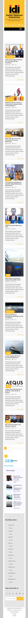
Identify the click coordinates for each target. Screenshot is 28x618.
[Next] (11, 451)
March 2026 (11, 555)
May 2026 (10, 543)
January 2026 (11, 567)
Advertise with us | (14, 612)
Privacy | (14, 613)
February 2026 (11, 561)
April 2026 (10, 549)
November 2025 (11, 579)
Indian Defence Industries (14, 16)
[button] (20, 29)
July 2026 (10, 531)
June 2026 (10, 537)
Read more (20, 79)
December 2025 (11, 573)
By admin (15, 64)
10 (8, 451)
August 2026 (11, 525)
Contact (14, 615)
